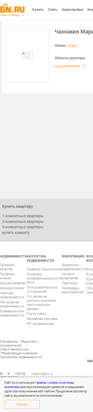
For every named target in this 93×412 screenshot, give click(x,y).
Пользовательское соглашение (42, 289)
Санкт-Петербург (10, 15)
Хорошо (21, 404)
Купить (38, 10)
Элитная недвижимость (12, 295)
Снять (52, 10)
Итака (72, 45)
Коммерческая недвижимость (12, 313)
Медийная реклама (42, 319)
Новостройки (72, 10)
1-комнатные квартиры (23, 216)
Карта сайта (36, 314)
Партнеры (69, 283)
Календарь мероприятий (72, 290)
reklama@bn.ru (42, 374)
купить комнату (16, 232)
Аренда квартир (13, 283)
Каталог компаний (70, 276)
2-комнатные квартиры (23, 221)
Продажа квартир (7, 267)
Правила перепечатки (44, 269)
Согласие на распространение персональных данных (41, 302)
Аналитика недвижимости (74, 267)
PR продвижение (40, 324)
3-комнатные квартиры (23, 227)
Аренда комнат (12, 288)
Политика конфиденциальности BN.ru (44, 278)
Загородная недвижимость (12, 304)
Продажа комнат (7, 276)
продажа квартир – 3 (70, 66)
